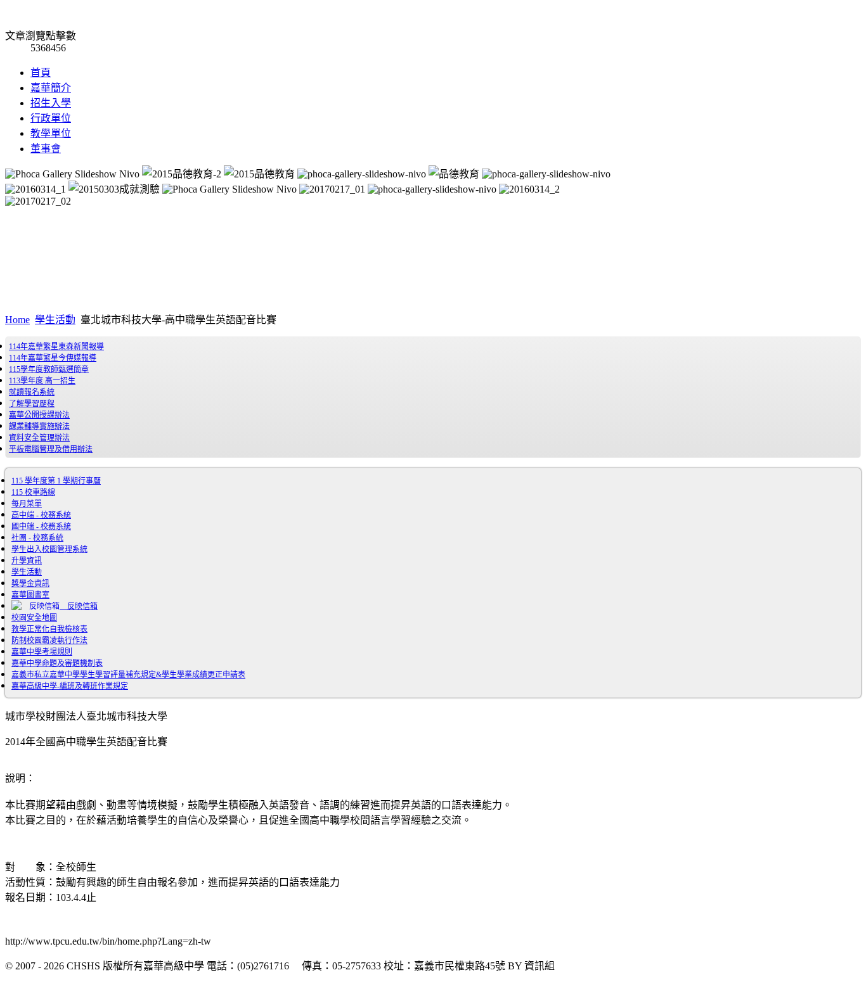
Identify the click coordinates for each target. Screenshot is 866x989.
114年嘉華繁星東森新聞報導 (56, 346)
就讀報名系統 (32, 392)
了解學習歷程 (32, 403)
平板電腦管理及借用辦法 (51, 449)
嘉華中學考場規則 (41, 652)
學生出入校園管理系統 (49, 549)
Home (17, 319)
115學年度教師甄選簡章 (49, 369)
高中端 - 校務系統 (41, 515)
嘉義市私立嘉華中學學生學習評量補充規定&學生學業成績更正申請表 (128, 674)
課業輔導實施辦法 (39, 426)
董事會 (45, 148)
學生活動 (55, 319)
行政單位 (50, 118)
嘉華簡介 (50, 87)
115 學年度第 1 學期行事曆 (56, 480)
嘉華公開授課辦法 (39, 415)
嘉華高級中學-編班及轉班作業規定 (69, 686)
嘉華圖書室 (30, 594)
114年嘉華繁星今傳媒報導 (52, 358)
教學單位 (50, 133)
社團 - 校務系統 (37, 537)
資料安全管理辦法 (39, 437)
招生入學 (50, 103)
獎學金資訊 (30, 583)
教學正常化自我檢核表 (49, 629)
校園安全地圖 (34, 617)
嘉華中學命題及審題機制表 (57, 663)
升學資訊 (26, 560)
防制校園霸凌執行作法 (49, 640)
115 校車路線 (33, 492)
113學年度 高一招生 (42, 380)
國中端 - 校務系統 (41, 526)
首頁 (40, 72)
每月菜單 (26, 503)
